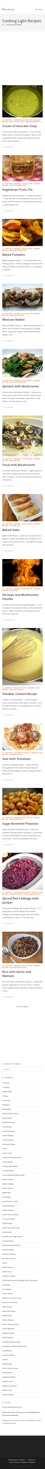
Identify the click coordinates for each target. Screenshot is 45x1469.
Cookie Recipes (7, 1162)
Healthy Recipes (17, 122)
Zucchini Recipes (8, 1394)
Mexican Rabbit (13, 319)
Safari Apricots (7, 1307)
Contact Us (31, 1460)
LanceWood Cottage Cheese (12, 1236)
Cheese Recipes (19, 688)
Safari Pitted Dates (8, 1311)
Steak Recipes (7, 1364)
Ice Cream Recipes (8, 1219)
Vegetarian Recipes (33, 122)
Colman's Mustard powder (11, 1157)
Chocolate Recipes (8, 1144)
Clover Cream (7, 1153)
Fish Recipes (15, 460)
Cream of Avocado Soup (19, 126)
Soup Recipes (7, 1351)
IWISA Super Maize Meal (10, 1228)
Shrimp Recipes (7, 1337)
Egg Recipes (6, 1192)
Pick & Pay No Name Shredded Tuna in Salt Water (19, 1280)
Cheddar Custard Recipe (19, 694)
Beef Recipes (6, 1109)
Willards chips (7, 1390)
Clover (4, 1149)
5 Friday (5, 1096)
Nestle (4, 1263)
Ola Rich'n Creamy (8, 1276)
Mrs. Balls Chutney (8, 1258)
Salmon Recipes (7, 1320)
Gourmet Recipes (8, 1206)
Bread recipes (7, 1118)
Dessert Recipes (17, 690)
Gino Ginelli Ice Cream (10, 1201)
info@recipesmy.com (14, 1407)
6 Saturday (6, 1100)
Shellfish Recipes (8, 1333)
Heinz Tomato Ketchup (10, 1214)
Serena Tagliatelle (8, 1329)
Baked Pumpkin (13, 255)
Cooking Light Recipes (14, 25)
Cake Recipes (7, 1127)
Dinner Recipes (16, 755)
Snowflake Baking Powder (11, 1342)
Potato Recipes (16, 819)
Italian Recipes (7, 1223)
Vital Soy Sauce (7, 1381)
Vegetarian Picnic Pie (17, 189)
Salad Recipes (7, 1315)
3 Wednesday (7, 1091)
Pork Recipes (6, 1289)
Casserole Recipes (21, 753)
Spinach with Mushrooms (20, 386)
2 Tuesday (5, 1087)
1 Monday (5, 1083)
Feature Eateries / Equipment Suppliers (22, 1462)
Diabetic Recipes (8, 1184)
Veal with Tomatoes (16, 759)
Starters (14, 591)
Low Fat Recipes (8, 1241)
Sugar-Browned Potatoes (20, 823)
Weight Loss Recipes (9, 1386)
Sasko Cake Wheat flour (10, 1324)
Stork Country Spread (10, 1368)
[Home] (3, 25)
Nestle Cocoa (7, 1272)
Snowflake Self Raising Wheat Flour (14, 1346)
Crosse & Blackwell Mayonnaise (13, 1175)
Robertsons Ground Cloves (11, 1298)
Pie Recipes (6, 1285)
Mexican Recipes (17, 315)
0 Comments (9, 147)
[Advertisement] (22, 61)
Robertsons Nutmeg (9, 1302)
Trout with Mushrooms (18, 465)
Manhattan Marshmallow (11, 1245)
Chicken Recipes (8, 1140)
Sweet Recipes (7, 1373)
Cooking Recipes (8, 1171)
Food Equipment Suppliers (16, 1460)
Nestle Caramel (7, 1267)
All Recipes (7, 120)
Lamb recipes (7, 1232)
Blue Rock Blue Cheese (10, 1113)
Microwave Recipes (9, 1254)
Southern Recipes (8, 1355)
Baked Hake (11, 530)
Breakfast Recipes (8, 1122)
